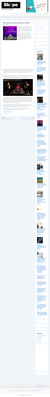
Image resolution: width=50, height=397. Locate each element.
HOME (10, 390)
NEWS (17, 390)
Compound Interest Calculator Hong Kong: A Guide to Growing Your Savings (41, 231)
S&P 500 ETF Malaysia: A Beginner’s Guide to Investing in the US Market (41, 246)
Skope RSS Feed (39, 338)
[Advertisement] (43, 357)
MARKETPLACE (28, 390)
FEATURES (13, 390)
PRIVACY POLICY (38, 390)
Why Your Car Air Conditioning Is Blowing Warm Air (41, 277)
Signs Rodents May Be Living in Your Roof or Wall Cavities (42, 283)
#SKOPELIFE (23, 390)
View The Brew (39, 341)
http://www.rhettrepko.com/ (7, 111)
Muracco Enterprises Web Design (42, 335)
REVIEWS (19, 390)
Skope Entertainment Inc (8, 8)
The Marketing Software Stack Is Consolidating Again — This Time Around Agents (41, 143)
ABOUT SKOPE (33, 390)
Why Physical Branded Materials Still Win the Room (41, 135)
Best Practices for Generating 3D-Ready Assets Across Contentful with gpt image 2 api (42, 298)
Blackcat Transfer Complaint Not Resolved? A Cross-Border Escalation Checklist (41, 84)
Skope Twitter (39, 339)
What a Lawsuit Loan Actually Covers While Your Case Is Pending (42, 313)
